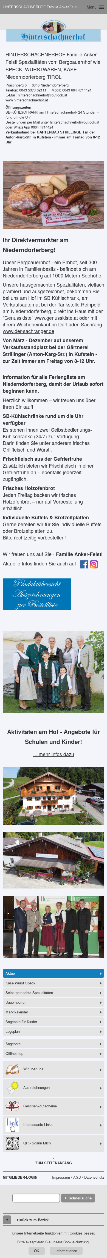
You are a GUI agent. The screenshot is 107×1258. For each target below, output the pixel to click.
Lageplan (12, 1031)
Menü (92, 7)
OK (36, 1250)
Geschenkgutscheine (40, 1105)
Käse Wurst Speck (20, 983)
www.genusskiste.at (56, 317)
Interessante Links (38, 1124)
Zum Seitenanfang (53, 1162)
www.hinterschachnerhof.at (26, 100)
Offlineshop (14, 1053)
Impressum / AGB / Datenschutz (78, 1177)
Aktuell (10, 973)
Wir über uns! (33, 1068)
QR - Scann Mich (37, 1143)
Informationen (66, 1250)
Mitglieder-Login (20, 1177)
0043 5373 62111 (32, 90)
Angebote (13, 1043)
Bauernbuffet (15, 1002)
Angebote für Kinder (21, 1021)
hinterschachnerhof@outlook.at (42, 95)
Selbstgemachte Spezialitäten (29, 992)
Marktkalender (16, 1012)
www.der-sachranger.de (28, 330)
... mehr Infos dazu (53, 754)
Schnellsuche (80, 1198)
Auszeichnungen (36, 1087)
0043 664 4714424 (76, 90)
